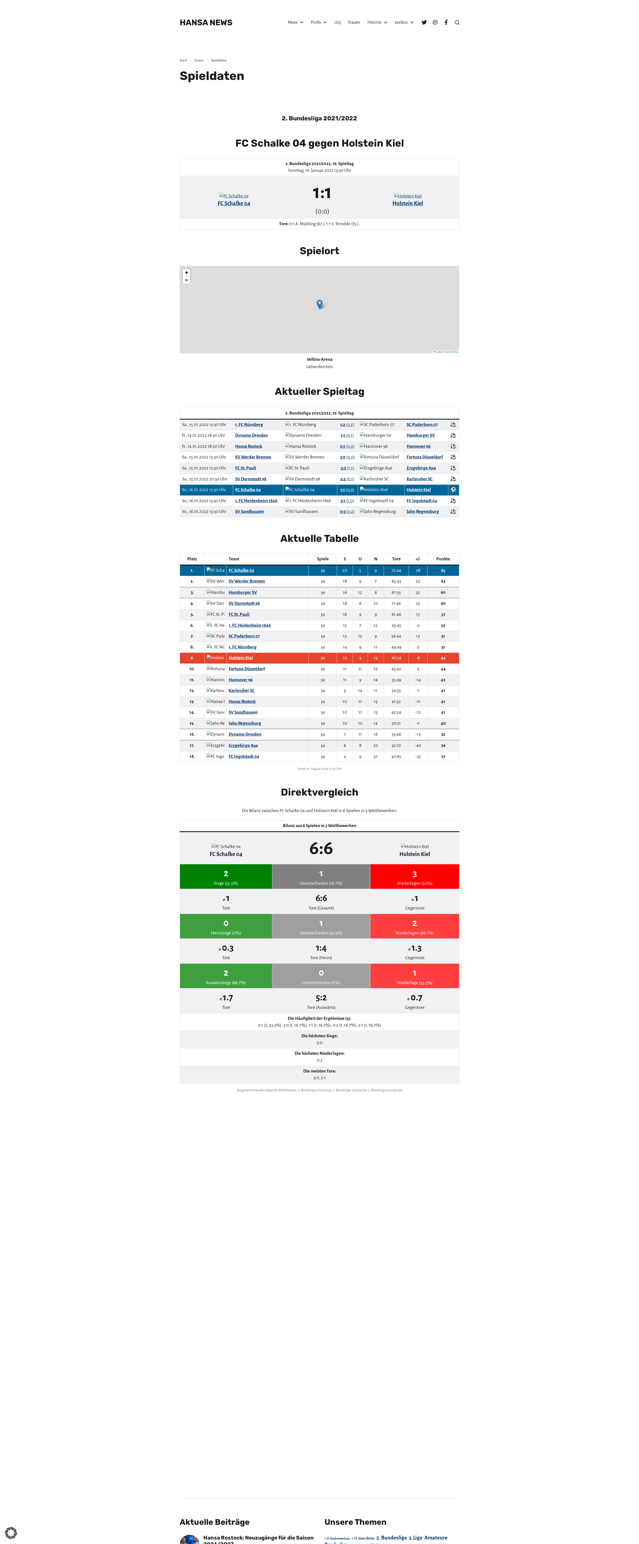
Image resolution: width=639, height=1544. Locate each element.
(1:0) (347, 500)
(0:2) (347, 424)
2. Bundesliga (391, 1538)
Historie (374, 22)
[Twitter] (424, 22)
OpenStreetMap (451, 351)
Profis (316, 22)
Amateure (436, 1538)
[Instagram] (435, 22)
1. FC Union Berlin (363, 1538)
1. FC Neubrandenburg (337, 1538)
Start (183, 60)
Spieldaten (219, 60)
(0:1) (347, 435)
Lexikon (401, 22)
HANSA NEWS (206, 22)
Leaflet (439, 351)
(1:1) (347, 468)
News (293, 22)
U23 (337, 22)
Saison (199, 60)
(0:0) (347, 446)
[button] (457, 22)
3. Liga (415, 1538)
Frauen (354, 22)
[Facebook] (446, 22)
